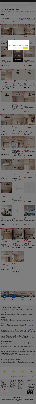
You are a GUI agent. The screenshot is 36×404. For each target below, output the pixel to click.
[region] (18, 45)
